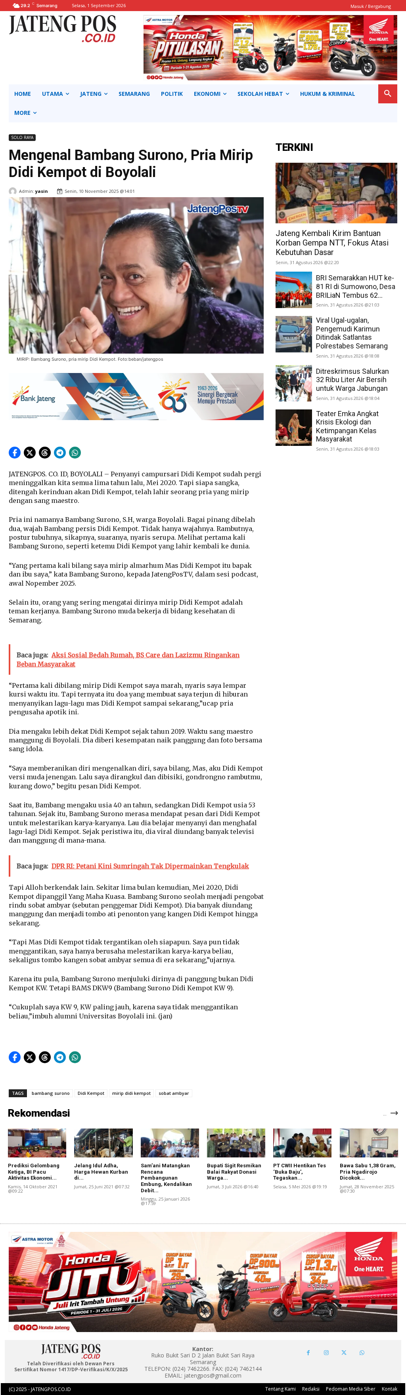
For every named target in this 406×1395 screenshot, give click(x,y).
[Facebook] (308, 1353)
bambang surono (51, 1093)
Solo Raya (22, 137)
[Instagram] (326, 1353)
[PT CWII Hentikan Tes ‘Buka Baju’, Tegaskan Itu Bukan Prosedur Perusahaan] (302, 1143)
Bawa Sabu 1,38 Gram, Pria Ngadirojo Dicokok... (368, 1172)
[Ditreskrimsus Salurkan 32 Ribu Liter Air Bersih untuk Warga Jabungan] (294, 383)
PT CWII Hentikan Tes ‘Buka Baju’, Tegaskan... (299, 1172)
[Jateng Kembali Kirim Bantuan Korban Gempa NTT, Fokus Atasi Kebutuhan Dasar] (336, 193)
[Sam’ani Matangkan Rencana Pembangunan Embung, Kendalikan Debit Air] (170, 1143)
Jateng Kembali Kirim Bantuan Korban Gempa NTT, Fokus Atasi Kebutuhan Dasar (332, 242)
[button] (387, 93)
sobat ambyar (174, 1093)
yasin (41, 191)
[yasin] (14, 191)
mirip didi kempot (131, 1093)
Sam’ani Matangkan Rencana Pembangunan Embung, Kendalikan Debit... (166, 1178)
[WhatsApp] (362, 1353)
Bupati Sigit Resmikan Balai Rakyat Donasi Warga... (234, 1172)
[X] (344, 1353)
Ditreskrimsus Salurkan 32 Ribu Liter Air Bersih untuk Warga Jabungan (352, 379)
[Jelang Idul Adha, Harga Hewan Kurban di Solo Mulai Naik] (103, 1143)
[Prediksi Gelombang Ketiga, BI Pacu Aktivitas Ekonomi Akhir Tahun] (37, 1143)
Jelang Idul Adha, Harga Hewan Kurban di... (101, 1172)
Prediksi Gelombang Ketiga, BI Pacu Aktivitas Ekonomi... (33, 1172)
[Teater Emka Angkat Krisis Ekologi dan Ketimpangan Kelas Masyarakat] (294, 427)
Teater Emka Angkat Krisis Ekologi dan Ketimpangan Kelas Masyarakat (347, 426)
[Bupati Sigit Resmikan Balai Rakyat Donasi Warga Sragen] (236, 1143)
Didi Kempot (91, 1093)
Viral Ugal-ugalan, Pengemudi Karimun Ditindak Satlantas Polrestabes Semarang (352, 333)
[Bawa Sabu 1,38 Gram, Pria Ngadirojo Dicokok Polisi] (369, 1143)
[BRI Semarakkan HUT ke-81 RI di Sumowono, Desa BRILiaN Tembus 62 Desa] (294, 290)
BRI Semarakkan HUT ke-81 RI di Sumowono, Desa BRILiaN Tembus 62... (355, 286)
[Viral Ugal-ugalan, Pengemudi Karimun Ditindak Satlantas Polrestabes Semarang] (294, 334)
